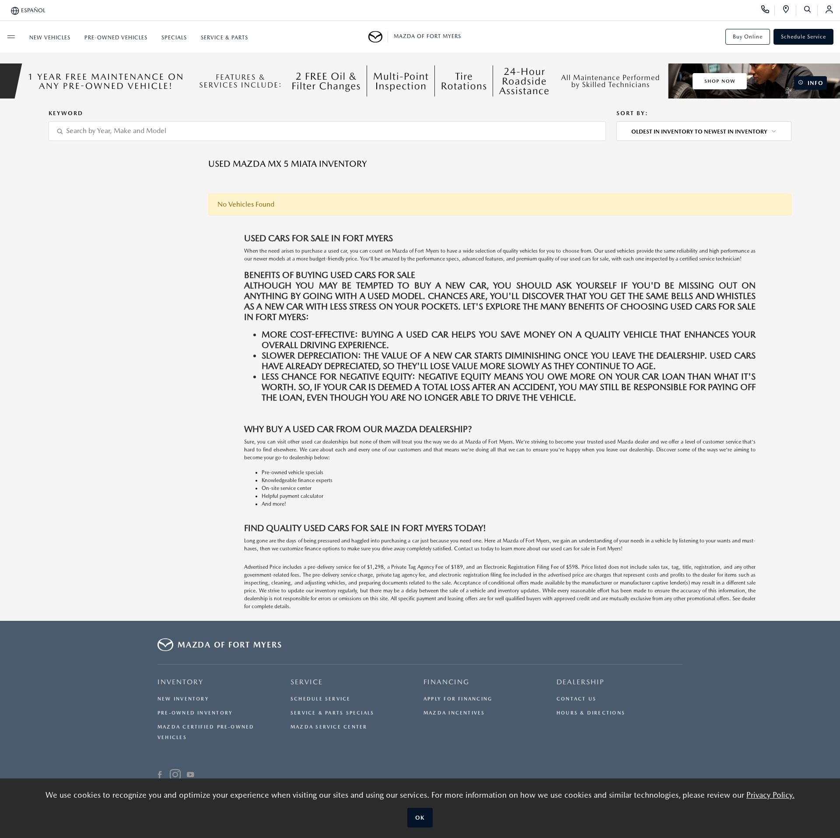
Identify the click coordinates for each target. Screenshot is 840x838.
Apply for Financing (458, 699)
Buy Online (748, 37)
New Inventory (183, 699)
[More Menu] (11, 36)
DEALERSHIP (580, 682)
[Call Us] (768, 10)
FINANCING (446, 682)
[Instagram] (175, 776)
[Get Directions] (789, 10)
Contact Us (576, 699)
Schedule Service (803, 37)
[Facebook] (159, 776)
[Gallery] (420, 81)
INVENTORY (180, 682)
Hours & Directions (590, 713)
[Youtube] (190, 776)
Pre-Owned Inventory (195, 713)
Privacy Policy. (770, 794)
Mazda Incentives (454, 713)
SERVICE (306, 682)
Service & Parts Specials (332, 713)
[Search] (810, 10)
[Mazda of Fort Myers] (378, 36)
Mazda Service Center (328, 727)
